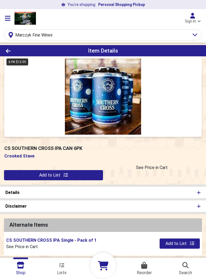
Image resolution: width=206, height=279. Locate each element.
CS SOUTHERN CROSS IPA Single (51, 240)
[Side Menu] (7, 18)
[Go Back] (29, 50)
